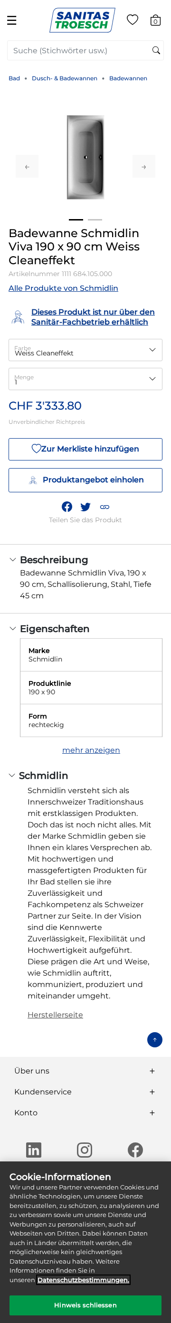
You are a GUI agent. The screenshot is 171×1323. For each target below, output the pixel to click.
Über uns (31, 1070)
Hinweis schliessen (85, 1305)
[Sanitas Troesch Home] (82, 19)
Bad (14, 78)
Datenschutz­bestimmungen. (83, 1280)
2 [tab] (95, 219)
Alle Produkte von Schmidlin (63, 288)
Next (144, 166)
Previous (27, 166)
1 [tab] (76, 219)
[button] (104, 506)
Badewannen (128, 78)
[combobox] (85, 50)
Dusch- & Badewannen (64, 78)
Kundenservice (43, 1091)
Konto (26, 1112)
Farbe (22, 348)
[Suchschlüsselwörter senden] (156, 51)
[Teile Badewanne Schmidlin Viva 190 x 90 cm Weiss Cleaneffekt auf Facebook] (66, 506)
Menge (24, 377)
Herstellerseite (55, 1014)
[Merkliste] (132, 21)
